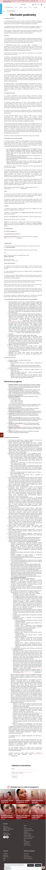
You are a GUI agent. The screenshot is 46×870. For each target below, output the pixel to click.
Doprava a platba (27, 833)
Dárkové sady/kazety (28, 858)
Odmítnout (30, 865)
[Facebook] (4, 837)
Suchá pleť (5, 853)
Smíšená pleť (5, 856)
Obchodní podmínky (28, 828)
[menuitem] (2, 8)
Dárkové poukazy (27, 844)
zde (8, 866)
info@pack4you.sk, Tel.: (15, 188)
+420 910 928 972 (6, 834)
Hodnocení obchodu (28, 838)
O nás (25, 827)
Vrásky (4, 858)
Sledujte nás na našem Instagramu (25, 787)
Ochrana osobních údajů (28, 830)
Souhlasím (38, 865)
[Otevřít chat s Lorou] (43, 867)
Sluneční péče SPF (27, 856)
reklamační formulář (37, 668)
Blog (25, 840)
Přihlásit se (15, 776)
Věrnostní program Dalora (29, 836)
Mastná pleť (5, 855)
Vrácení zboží (26, 843)
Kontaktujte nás (27, 841)
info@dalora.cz (20, 424)
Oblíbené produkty (27, 835)
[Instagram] (7, 837)
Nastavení (8, 868)
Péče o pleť (26, 853)
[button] (1, 435)
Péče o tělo (26, 855)
